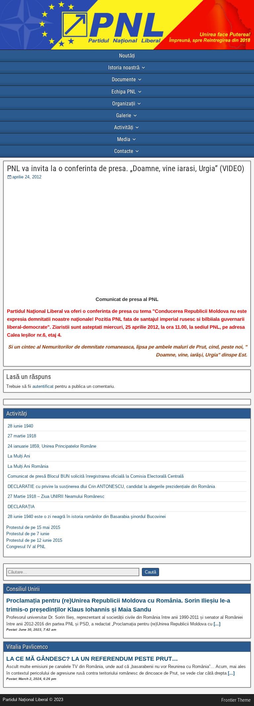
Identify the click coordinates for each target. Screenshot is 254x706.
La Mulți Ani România (28, 466)
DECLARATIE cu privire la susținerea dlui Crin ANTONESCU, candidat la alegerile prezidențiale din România (111, 486)
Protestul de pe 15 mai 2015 (33, 527)
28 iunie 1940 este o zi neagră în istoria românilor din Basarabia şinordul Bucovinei (87, 516)
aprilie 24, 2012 (26, 176)
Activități (123, 127)
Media (123, 139)
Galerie (123, 115)
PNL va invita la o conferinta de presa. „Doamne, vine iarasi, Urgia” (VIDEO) (125, 168)
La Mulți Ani (19, 456)
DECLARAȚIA (21, 506)
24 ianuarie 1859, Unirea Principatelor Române (52, 446)
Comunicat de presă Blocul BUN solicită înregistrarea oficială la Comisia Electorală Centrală (96, 476)
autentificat (43, 386)
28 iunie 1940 (20, 426)
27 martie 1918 (22, 435)
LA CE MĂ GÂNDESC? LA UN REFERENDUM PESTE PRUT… (92, 658)
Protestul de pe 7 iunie (27, 533)
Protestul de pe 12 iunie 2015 (34, 540)
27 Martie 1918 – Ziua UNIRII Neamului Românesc (56, 496)
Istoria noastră (124, 67)
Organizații (123, 103)
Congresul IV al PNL (25, 546)
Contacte (123, 151)
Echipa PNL (123, 92)
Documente (124, 79)
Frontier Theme (236, 700)
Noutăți (127, 56)
